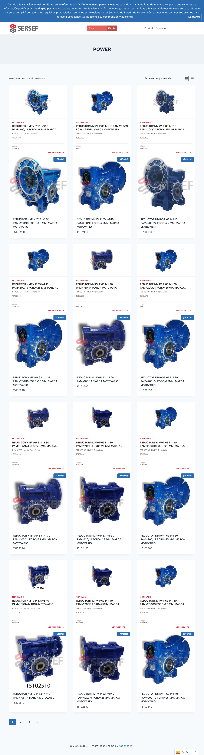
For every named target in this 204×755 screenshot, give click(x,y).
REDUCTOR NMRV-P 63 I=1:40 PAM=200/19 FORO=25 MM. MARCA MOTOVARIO (163, 697)
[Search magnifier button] (114, 28)
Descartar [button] (194, 16)
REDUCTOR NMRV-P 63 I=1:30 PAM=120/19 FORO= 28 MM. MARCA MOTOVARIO (99, 539)
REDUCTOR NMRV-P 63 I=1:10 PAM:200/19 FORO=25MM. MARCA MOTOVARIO (98, 223)
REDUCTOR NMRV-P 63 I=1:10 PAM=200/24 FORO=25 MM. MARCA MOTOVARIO (163, 223)
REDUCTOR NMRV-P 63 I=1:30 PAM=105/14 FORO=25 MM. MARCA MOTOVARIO (35, 539)
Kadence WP (126, 745)
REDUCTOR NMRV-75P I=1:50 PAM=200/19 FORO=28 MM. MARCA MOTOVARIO (35, 223)
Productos (161, 28)
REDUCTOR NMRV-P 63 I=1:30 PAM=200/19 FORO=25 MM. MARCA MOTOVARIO (163, 539)
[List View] (192, 78)
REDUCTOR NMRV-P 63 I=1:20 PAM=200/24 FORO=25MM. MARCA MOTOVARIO (162, 381)
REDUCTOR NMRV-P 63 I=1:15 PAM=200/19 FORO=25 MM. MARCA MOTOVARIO (35, 381)
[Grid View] (186, 78)
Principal (148, 28)
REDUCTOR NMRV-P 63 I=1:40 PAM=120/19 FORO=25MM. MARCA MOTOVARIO (98, 697)
